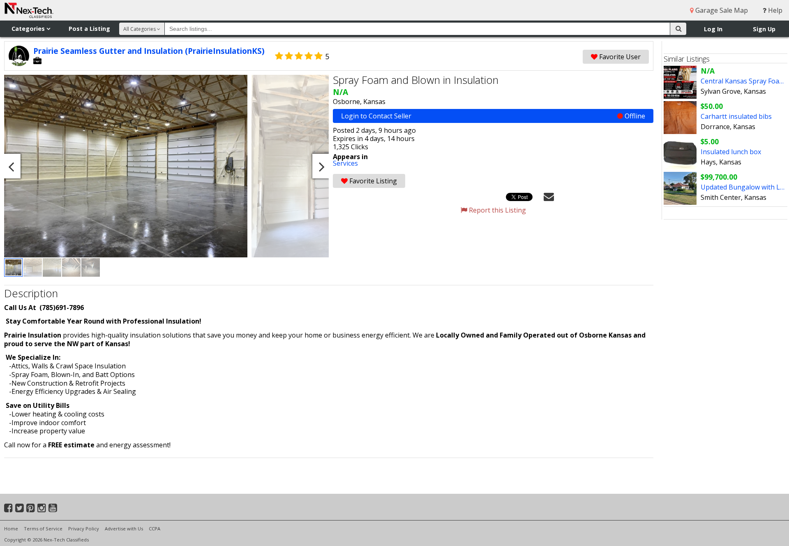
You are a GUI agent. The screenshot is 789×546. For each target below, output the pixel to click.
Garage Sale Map (721, 10)
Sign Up (764, 29)
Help (774, 10)
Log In (713, 29)
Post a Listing (89, 28)
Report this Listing (496, 210)
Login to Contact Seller (493, 115)
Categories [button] (29, 28)
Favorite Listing (372, 180)
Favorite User (619, 56)
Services (345, 163)
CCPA (154, 528)
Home (11, 528)
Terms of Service (43, 528)
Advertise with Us (124, 528)
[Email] (549, 196)
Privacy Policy (83, 528)
